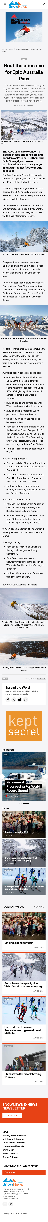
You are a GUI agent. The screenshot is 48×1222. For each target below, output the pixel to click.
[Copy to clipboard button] (25, 699)
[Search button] (44, 4)
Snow (11, 49)
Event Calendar (10, 1153)
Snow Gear (8, 1150)
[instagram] (10, 1204)
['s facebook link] (4, 1204)
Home (4, 49)
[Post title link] (24, 776)
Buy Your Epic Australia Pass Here (19, 584)
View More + (40, 907)
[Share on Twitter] (13, 699)
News (5, 1132)
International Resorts (13, 1146)
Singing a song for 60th (18, 942)
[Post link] (24, 824)
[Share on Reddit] (19, 699)
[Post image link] (24, 926)
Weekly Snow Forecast (14, 1135)
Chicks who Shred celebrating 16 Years (22, 1075)
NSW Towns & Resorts (13, 1142)
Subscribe (12, 1115)
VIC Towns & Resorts (13, 1139)
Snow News (30, 105)
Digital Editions (10, 1157)
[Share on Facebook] (7, 699)
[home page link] (18, 4)
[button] (2, 776)
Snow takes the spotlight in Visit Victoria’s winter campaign (23, 985)
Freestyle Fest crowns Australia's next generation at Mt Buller (22, 1030)
